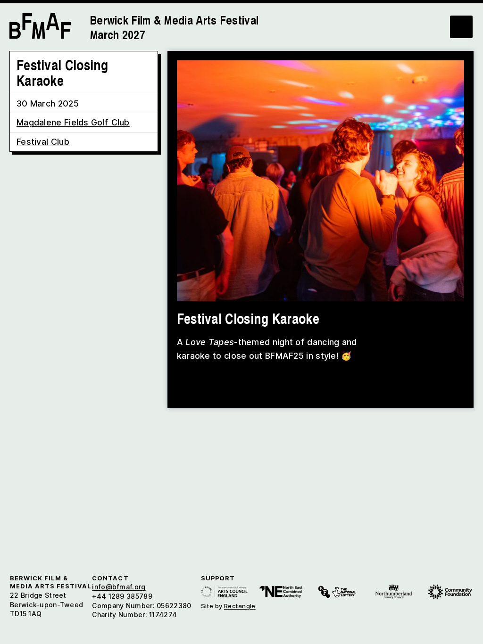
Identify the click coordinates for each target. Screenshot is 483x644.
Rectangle (240, 606)
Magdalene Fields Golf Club (73, 122)
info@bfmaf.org (118, 587)
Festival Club (43, 142)
